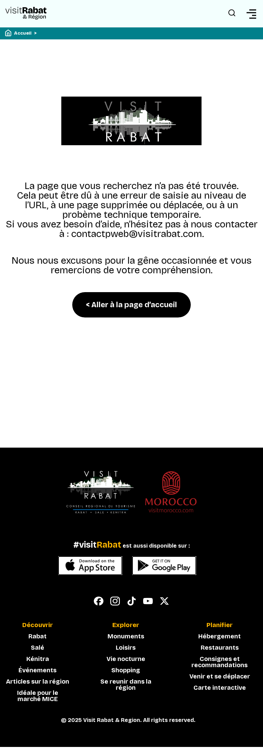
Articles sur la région (37, 681)
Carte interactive (219, 687)
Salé (37, 647)
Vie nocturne (126, 659)
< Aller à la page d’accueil (131, 304)
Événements (37, 670)
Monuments (126, 636)
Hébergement (219, 636)
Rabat (37, 636)
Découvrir (37, 625)
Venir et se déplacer (219, 676)
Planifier (219, 625)
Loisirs (126, 647)
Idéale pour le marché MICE (37, 696)
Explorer (125, 625)
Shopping (125, 670)
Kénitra (37, 659)
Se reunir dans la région (125, 684)
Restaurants (220, 647)
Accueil (23, 33)
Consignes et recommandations (219, 662)
